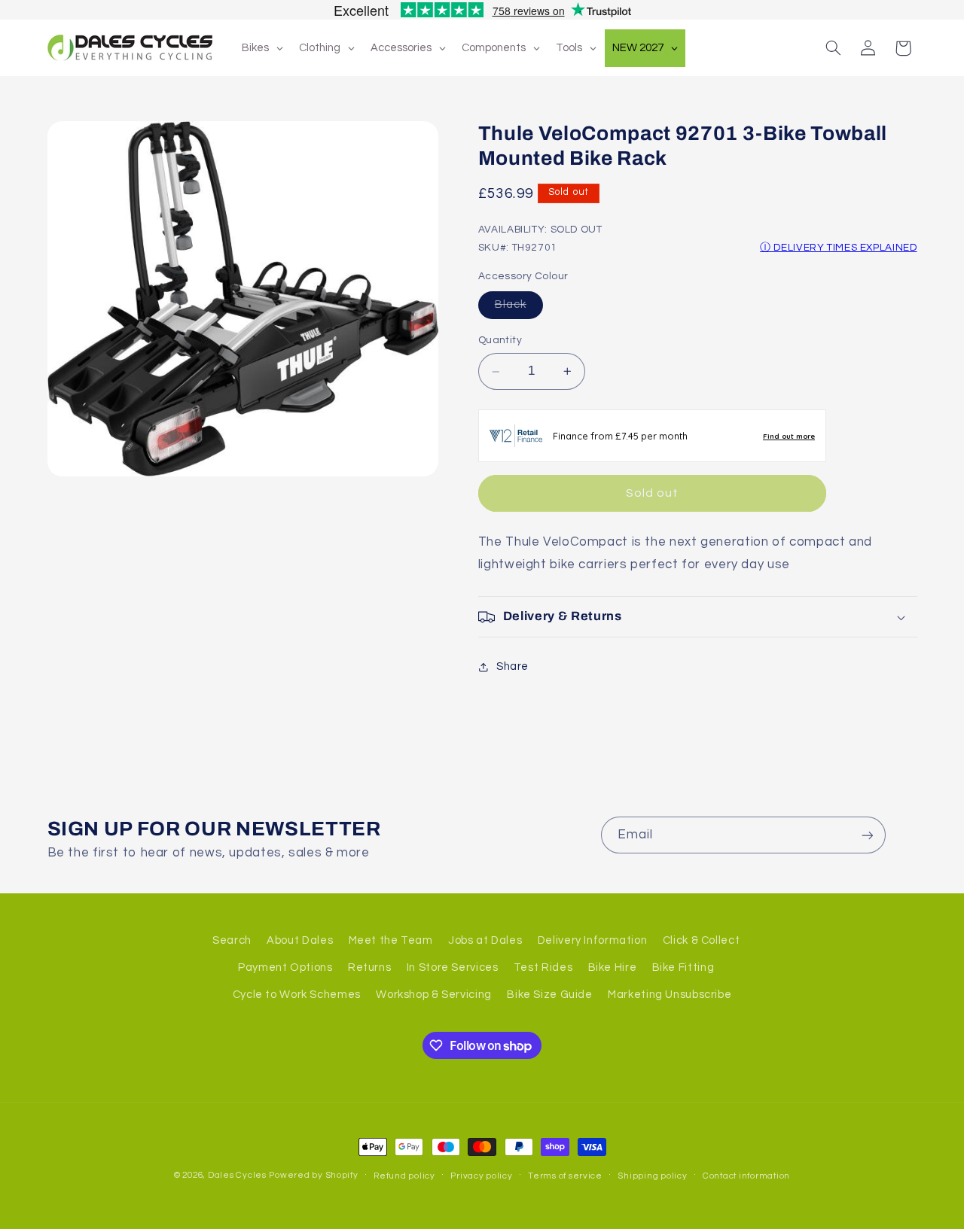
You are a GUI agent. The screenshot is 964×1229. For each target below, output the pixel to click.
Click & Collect (701, 939)
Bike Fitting (683, 966)
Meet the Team (391, 939)
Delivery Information (593, 939)
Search (232, 939)
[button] (833, 48)
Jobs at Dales (485, 939)
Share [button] (512, 667)
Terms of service (565, 1176)
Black (519, 308)
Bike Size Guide (549, 994)
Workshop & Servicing (434, 994)
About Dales (300, 939)
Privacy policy (481, 1176)
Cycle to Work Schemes (297, 994)
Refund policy (404, 1176)
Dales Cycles (237, 1175)
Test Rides (543, 966)
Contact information (746, 1176)
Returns (369, 966)
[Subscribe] (867, 835)
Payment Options (285, 966)
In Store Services (453, 966)
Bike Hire (612, 966)
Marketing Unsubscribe (669, 994)
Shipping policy (652, 1176)
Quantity (500, 341)
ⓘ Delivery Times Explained (838, 248)
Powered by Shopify (313, 1175)
